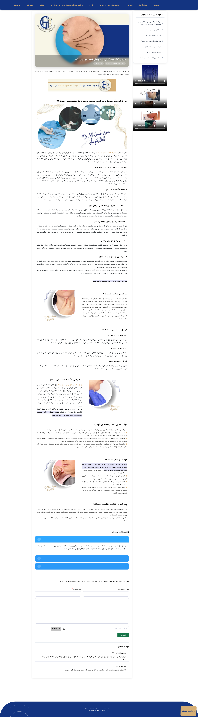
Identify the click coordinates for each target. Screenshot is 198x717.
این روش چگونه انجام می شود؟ (151, 41)
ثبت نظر (123, 635)
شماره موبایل (76, 589)
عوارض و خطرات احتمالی (153, 52)
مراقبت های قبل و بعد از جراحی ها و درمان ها (67, 5)
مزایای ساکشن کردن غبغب (153, 35)
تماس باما (17, 5)
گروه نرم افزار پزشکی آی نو (95, 710)
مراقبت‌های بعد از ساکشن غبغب (151, 46)
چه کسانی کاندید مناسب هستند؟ (150, 58)
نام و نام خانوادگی (123, 589)
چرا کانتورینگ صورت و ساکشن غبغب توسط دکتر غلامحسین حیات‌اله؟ (149, 23)
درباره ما (156, 5)
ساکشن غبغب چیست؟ (154, 30)
